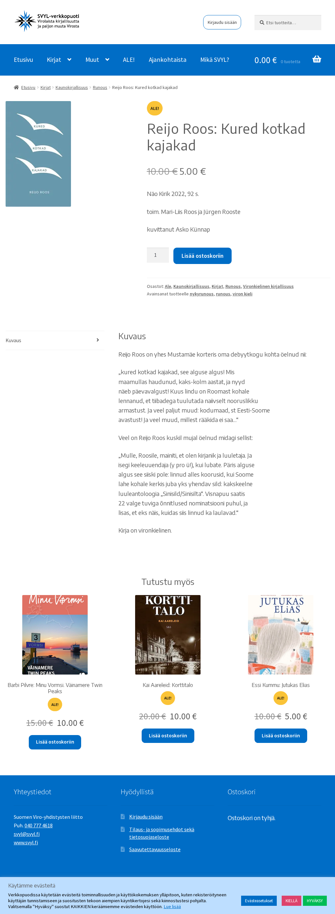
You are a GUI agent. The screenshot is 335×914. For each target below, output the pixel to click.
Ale (168, 286)
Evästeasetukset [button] (259, 901)
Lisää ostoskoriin (202, 255)
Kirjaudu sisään (222, 22)
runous (223, 294)
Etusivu (23, 59)
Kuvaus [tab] (13, 340)
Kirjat (54, 59)
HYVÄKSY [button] (315, 901)
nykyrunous (202, 294)
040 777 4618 (39, 825)
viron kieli (243, 294)
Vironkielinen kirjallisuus (268, 286)
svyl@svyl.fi (27, 834)
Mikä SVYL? (214, 59)
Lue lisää (172, 906)
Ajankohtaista (167, 59)
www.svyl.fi (26, 842)
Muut (92, 59)
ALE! (129, 59)
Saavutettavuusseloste (155, 849)
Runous (100, 87)
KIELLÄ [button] (291, 901)
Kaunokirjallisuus (72, 87)
